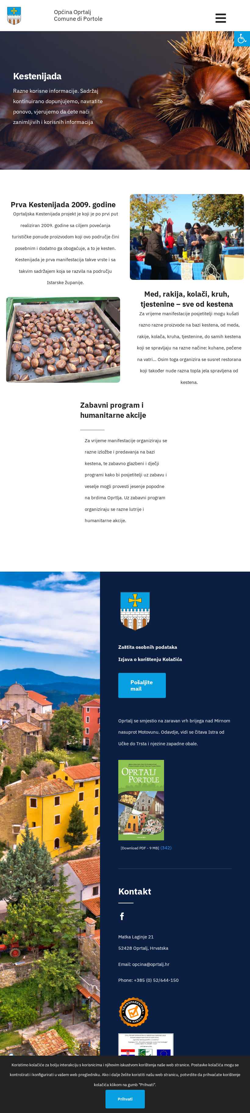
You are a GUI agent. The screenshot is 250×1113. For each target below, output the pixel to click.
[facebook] (122, 916)
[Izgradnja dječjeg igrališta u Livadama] (146, 1052)
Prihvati (125, 1099)
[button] (242, 38)
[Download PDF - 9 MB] (140, 848)
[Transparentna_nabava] (133, 999)
